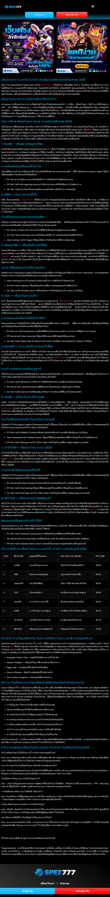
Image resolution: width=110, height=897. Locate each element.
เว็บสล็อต (10, 459)
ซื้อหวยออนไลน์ (66, 301)
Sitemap (64, 883)
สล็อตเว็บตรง (47, 85)
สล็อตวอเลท (6, 408)
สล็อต (31, 107)
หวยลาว (93, 509)
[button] (93, 6)
